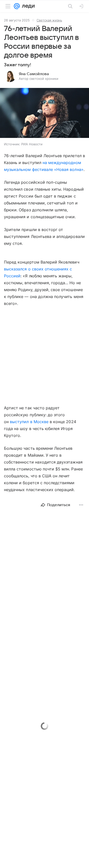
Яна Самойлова (34, 74)
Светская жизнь (49, 20)
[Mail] (17, 6)
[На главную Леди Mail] (27, 6)
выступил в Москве (29, 421)
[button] (44, 113)
